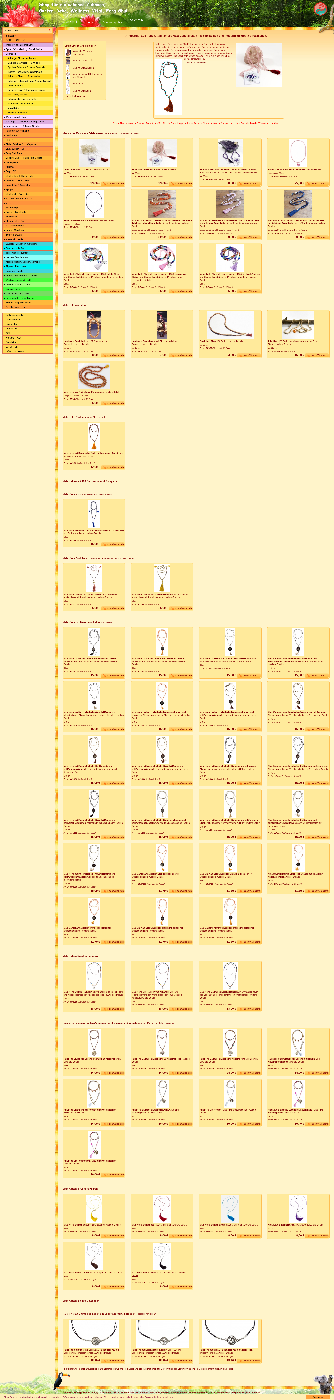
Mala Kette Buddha (82, 91)
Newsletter (11, 342)
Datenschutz (12, 324)
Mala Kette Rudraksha (83, 68)
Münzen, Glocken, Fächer (18, 198)
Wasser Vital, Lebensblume (19, 44)
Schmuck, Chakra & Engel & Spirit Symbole (29, 81)
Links (116, 1392)
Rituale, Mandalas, (15, 230)
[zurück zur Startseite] (84, 8)
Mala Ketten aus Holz (83, 60)
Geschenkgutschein (15, 307)
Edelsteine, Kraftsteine (17, 180)
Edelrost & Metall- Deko (17, 284)
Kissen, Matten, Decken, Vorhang (22, 262)
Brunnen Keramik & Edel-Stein (21, 275)
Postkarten (11, 135)
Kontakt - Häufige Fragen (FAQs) (80, 1392)
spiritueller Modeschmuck (20, 103)
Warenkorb (136, 20)
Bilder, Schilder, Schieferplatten (21, 144)
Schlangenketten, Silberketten (22, 99)
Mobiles (9, 203)
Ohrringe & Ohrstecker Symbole (23, 63)
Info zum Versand (159, 1392)
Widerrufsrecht (13, 319)
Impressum (11, 328)
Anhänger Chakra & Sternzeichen (24, 76)
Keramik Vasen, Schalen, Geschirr (23, 126)
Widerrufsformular (14, 315)
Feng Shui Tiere (13, 153)
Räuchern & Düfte (14, 248)
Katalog (144, 1392)
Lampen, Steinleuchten (17, 257)
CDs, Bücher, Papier (15, 149)
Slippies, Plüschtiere (15, 266)
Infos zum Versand (15, 351)
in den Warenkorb (115, 183)
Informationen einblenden (220, 1368)
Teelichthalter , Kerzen (16, 253)
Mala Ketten (13, 108)
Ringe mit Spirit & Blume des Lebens (26, 90)
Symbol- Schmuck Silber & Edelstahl (26, 67)
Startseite (10, 35)
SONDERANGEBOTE (16, 40)
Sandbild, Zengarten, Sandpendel (22, 243)
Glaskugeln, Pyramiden (17, 194)
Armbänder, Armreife (17, 94)
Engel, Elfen (11, 171)
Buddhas (10, 167)
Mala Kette (78, 83)
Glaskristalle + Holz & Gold (19, 176)
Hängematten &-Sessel (17, 293)
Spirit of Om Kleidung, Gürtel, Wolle (23, 49)
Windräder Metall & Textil (18, 280)
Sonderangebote (113, 22)
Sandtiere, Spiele (14, 271)
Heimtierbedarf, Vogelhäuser (19, 298)
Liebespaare (11, 162)
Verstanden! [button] (318, 1397)
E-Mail (74, 22)
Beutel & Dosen (13, 234)
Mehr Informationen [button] (163, 1397)
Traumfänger (11, 207)
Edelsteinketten (15, 85)
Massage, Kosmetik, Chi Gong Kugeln (24, 121)
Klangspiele (11, 216)
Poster (8, 139)
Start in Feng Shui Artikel (18, 302)
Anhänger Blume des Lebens (22, 58)
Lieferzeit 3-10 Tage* (85, 176)
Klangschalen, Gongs (16, 221)
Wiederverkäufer (129, 1392)
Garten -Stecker (13, 289)
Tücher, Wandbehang (16, 117)
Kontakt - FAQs (13, 337)
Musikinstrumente (14, 225)
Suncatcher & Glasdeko (17, 185)
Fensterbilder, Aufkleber (17, 130)
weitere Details (101, 169)
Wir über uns (12, 346)
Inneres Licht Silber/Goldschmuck (24, 72)
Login (90, 22)
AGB (8, 333)
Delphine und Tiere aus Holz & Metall (24, 158)
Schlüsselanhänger (17, 112)
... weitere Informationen (195, 63)
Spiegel (9, 189)
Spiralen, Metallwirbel (16, 212)
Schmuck (10, 54)
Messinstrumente (14, 239)
